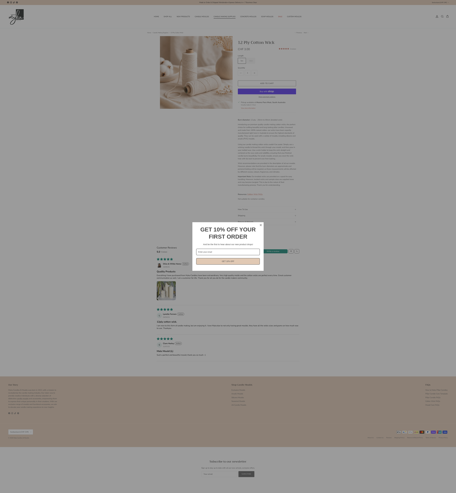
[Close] (261, 225)
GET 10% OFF (228, 261)
